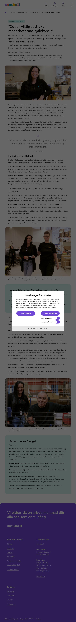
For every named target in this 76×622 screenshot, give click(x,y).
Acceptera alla (26, 313)
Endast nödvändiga (50, 313)
